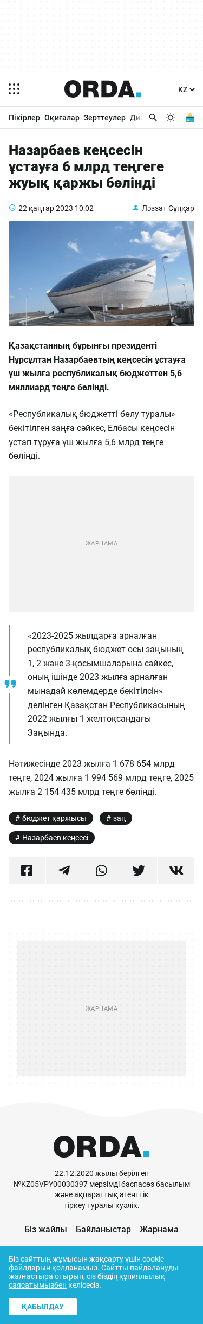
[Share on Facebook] (27, 870)
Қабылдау (43, 1306)
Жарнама (159, 1229)
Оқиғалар (62, 117)
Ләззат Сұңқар (168, 208)
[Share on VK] (176, 870)
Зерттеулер (105, 117)
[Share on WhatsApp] (101, 870)
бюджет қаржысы (54, 818)
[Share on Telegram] (64, 870)
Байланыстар (103, 1229)
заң (119, 818)
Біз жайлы (45, 1229)
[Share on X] (138, 870)
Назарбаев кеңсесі (55, 837)
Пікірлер (24, 117)
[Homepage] (102, 89)
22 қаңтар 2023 (45, 208)
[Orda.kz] (101, 1163)
